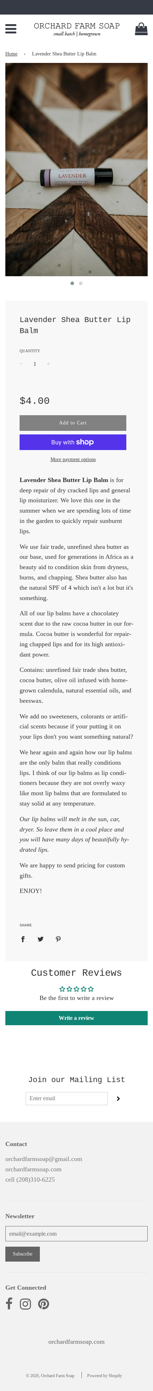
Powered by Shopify (104, 1375)
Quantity (30, 351)
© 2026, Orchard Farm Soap (50, 1375)
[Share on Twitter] (41, 938)
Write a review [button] (76, 1018)
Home (11, 54)
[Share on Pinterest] (59, 938)
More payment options (73, 459)
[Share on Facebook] (25, 938)
